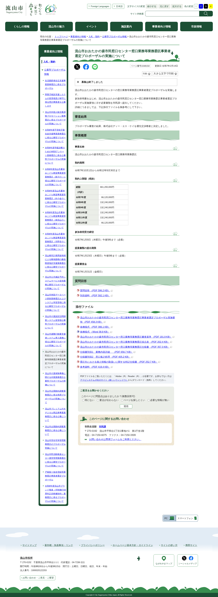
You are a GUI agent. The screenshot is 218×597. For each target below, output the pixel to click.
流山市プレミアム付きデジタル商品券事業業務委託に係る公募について (55, 414)
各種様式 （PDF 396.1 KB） (95, 327)
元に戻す (163, 6)
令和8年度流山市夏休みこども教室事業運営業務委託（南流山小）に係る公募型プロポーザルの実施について (55, 220)
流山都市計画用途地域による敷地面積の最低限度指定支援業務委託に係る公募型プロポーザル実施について (55, 263)
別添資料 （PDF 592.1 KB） (95, 295)
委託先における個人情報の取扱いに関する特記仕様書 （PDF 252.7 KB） (119, 362)
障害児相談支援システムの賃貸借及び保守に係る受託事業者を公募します (55, 100)
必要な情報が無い (159, 400)
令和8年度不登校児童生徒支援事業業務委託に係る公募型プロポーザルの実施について (55, 136)
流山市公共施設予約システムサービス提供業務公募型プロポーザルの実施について (55, 283)
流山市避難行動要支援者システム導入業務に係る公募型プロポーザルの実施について (55, 340)
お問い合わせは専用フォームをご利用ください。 (115, 439)
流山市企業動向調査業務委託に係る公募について (55, 430)
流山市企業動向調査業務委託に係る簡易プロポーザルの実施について (55, 397)
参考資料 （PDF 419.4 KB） (95, 367)
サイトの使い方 (169, 545)
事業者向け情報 (161, 26)
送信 (126, 406)
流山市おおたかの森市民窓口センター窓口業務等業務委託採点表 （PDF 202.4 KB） (125, 342)
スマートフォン (185, 518)
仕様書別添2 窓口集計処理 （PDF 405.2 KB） (105, 357)
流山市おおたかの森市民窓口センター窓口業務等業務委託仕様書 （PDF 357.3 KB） (125, 347)
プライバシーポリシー (93, 545)
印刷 (145, 73)
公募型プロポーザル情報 (114, 36)
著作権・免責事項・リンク (58, 545)
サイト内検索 (137, 14)
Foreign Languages (100, 6)
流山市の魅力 (56, 26)
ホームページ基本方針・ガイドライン (133, 545)
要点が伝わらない (109, 400)
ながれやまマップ (164, 563)
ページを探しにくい (134, 400)
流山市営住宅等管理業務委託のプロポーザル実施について (55, 444)
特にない (89, 400)
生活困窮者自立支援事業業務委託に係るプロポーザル (55, 84)
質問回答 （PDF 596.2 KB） (95, 290)
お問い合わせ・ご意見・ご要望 (38, 577)
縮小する (151, 6)
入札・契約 (94, 36)
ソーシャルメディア (187, 563)
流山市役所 (26, 558)
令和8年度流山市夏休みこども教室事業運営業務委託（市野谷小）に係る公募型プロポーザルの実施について (55, 241)
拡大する (176, 6)
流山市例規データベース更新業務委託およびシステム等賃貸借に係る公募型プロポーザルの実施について (55, 302)
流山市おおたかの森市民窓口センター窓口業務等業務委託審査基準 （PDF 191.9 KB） (126, 337)
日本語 (119, 6)
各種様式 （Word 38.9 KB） (95, 332)
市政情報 (196, 26)
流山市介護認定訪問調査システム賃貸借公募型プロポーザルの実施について (55, 322)
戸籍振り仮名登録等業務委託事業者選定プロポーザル (55, 476)
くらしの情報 (21, 26)
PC (166, 518)
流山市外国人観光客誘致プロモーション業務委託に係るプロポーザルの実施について (55, 118)
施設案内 (126, 26)
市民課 (102, 426)
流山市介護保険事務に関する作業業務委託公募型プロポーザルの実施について (55, 379)
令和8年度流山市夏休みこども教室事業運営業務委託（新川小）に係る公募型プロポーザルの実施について (55, 177)
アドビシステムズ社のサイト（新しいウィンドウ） (104, 380)
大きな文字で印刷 (163, 73)
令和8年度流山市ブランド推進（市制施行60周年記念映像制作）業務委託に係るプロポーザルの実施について (55, 494)
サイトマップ (29, 545)
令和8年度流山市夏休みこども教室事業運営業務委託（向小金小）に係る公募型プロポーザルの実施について (55, 198)
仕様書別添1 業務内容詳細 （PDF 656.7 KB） (106, 352)
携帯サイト (191, 545)
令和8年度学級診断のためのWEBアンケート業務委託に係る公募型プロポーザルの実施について (55, 155)
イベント (91, 26)
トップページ (61, 36)
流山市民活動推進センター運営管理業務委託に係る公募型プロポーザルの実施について (55, 460)
